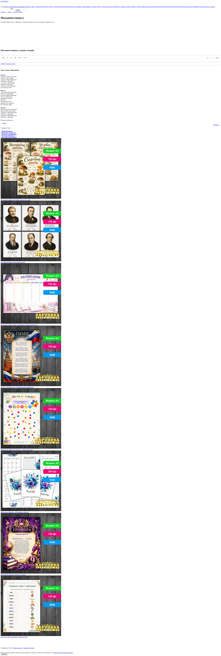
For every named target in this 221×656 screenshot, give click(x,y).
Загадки (99, 6)
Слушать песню (10, 63)
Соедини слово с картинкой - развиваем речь (14, 637)
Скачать (3, 63)
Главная (3, 12)
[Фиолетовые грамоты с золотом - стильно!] (31, 573)
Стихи (55, 6)
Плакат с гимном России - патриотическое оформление (17, 387)
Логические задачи (107, 6)
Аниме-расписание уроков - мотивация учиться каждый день (19, 324)
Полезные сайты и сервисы (207, 6)
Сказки (32, 6)
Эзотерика (195, 6)
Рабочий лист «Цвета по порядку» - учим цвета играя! (17, 449)
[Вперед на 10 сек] (15, 58)
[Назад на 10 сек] (7, 58)
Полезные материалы (185, 6)
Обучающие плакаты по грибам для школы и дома (15, 200)
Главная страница (8, 6)
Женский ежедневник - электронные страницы (14, 512)
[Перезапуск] (3, 58)
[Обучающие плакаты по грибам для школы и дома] (31, 198)
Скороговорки (86, 6)
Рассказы (60, 6)
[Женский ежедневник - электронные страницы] (31, 510)
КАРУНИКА (4, 1)
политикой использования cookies (63, 652)
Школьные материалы (148, 6)
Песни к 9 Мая (17, 12)
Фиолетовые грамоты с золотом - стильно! (13, 574)
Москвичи (216, 125)
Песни (51, 6)
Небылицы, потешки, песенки (122, 6)
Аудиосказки (38, 6)
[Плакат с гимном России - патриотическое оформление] (31, 385)
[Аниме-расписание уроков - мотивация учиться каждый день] (31, 323)
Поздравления (175, 6)
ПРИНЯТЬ (4, 654)
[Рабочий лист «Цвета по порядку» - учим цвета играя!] (31, 448)
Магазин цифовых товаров (22, 6)
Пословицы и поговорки (74, 6)
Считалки (94, 6)
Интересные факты (161, 6)
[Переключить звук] (207, 58)
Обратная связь (17, 648)
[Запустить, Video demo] (11, 58)
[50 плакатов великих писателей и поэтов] (31, 260)
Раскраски (46, 6)
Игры (168, 6)
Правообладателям (28, 648)
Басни (65, 6)
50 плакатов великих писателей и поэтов (13, 262)
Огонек (4, 123)
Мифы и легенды (137, 6)
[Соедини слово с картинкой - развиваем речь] (31, 635)
